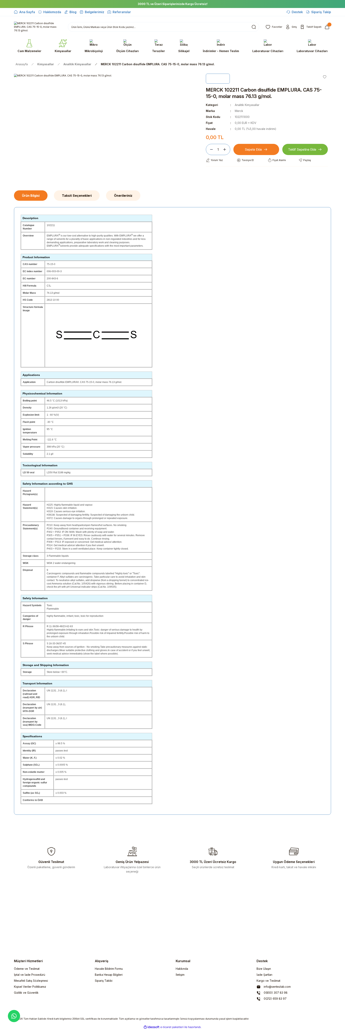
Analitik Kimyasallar (247, 105)
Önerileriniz (123, 196)
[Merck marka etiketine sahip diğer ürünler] (218, 79)
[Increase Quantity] (226, 149)
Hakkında (182, 968)
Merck (239, 111)
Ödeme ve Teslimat (27, 968)
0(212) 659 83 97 (275, 998)
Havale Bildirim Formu (109, 968)
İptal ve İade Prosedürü (29, 974)
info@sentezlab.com (277, 986)
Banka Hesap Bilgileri (109, 974)
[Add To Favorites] (324, 77)
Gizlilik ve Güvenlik (26, 992)
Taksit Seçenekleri (77, 196)
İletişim (180, 974)
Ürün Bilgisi (31, 196)
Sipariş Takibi (103, 980)
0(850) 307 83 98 (275, 992)
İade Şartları (264, 974)
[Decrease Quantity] (210, 149)
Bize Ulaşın (264, 968)
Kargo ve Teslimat (268, 980)
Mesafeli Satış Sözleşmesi (31, 980)
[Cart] (328, 27)
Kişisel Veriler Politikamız (30, 986)
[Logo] (37, 27)
